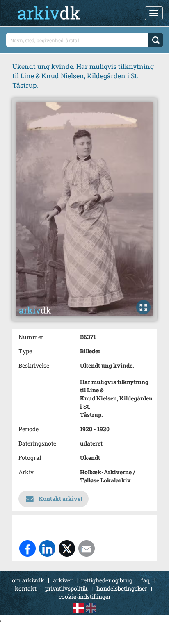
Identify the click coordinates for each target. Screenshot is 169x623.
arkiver (63, 580)
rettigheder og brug (106, 580)
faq (145, 580)
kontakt (26, 588)
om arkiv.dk (28, 580)
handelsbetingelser (121, 588)
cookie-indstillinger (85, 596)
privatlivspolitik (66, 588)
